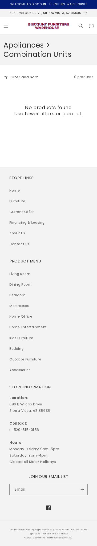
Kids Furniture (21, 338)
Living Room (20, 273)
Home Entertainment (28, 327)
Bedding (16, 348)
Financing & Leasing (26, 222)
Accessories (20, 370)
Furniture (17, 201)
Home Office (20, 316)
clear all (72, 114)
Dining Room (20, 284)
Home (14, 190)
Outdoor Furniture (25, 359)
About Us (17, 233)
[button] (6, 26)
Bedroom (17, 295)
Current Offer (21, 211)
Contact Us (19, 244)
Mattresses (19, 305)
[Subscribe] (82, 489)
